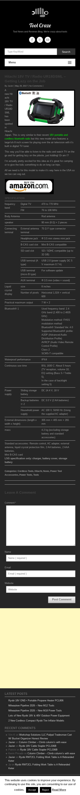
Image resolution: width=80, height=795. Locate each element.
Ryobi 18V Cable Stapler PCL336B (37, 746)
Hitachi (38, 471)
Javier (11, 742)
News (46, 471)
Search (66, 51)
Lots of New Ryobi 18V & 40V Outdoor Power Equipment (39, 715)
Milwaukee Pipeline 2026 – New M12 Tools (31, 705)
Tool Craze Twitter (40, 40)
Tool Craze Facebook (32, 40)
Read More (59, 789)
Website (9, 583)
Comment (10, 503)
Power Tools (25, 475)
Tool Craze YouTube (48, 40)
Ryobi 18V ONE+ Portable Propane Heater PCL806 (35, 700)
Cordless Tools (25, 471)
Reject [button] (45, 789)
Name (8, 551)
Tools (36, 475)
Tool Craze (40, 25)
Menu (12, 62)
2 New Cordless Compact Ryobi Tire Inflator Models (36, 720)
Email (8, 567)
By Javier (9, 86)
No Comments (35, 86)
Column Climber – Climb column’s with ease (42, 742)
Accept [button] (32, 789)
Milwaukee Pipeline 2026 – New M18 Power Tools (35, 710)
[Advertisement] (40, 648)
